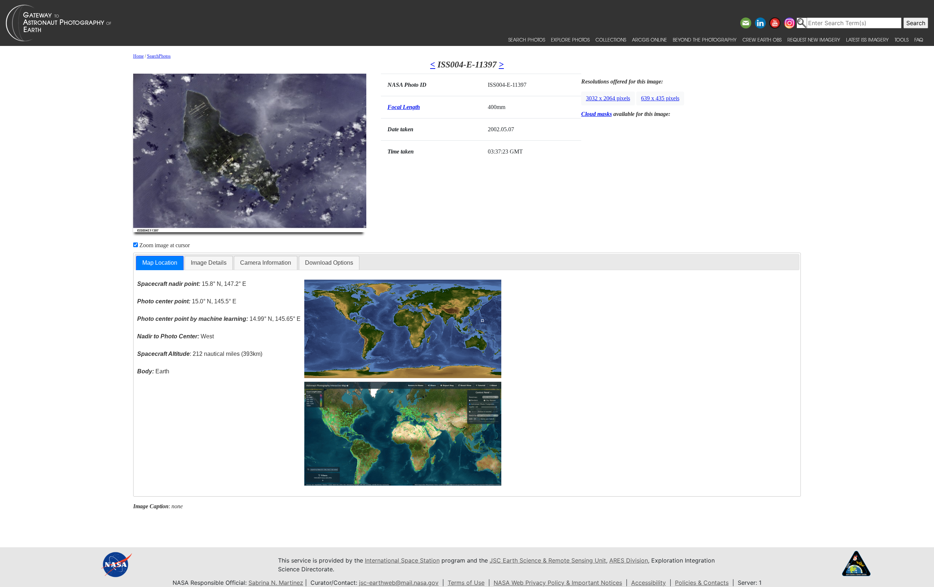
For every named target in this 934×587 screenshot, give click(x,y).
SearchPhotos (159, 56)
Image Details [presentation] (209, 263)
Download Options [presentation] (329, 263)
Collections (610, 39)
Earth (153, 371)
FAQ (918, 39)
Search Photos (526, 39)
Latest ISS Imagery (867, 39)
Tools (901, 39)
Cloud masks (596, 114)
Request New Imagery (813, 39)
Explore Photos (570, 39)
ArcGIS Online (649, 39)
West (175, 336)
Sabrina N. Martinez (275, 582)
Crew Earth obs (761, 39)
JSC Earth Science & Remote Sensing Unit (548, 560)
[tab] (160, 263)
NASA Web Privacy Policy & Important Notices (558, 582)
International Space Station (402, 560)
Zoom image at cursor (164, 245)
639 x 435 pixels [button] (660, 98)
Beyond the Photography (705, 39)
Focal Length (403, 107)
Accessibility (648, 582)
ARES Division (628, 560)
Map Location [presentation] (159, 263)
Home (138, 56)
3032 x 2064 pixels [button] (608, 98)
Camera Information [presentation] (265, 263)
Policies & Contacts (702, 582)
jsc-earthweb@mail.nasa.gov (399, 582)
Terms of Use (466, 582)
